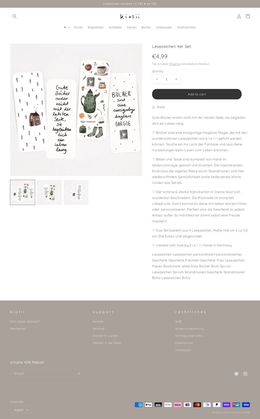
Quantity (157, 71)
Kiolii (224, 412)
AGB (178, 321)
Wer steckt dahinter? (25, 321)
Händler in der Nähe (107, 343)
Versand (98, 328)
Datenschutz (184, 343)
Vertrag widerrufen (188, 336)
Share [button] (161, 107)
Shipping (174, 63)
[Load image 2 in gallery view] (49, 192)
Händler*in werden (106, 336)
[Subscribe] (78, 373)
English (19, 409)
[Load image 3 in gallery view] (76, 192)
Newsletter (18, 328)
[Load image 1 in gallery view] (22, 192)
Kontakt (98, 321)
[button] (14, 16)
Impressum (183, 350)
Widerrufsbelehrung (189, 328)
